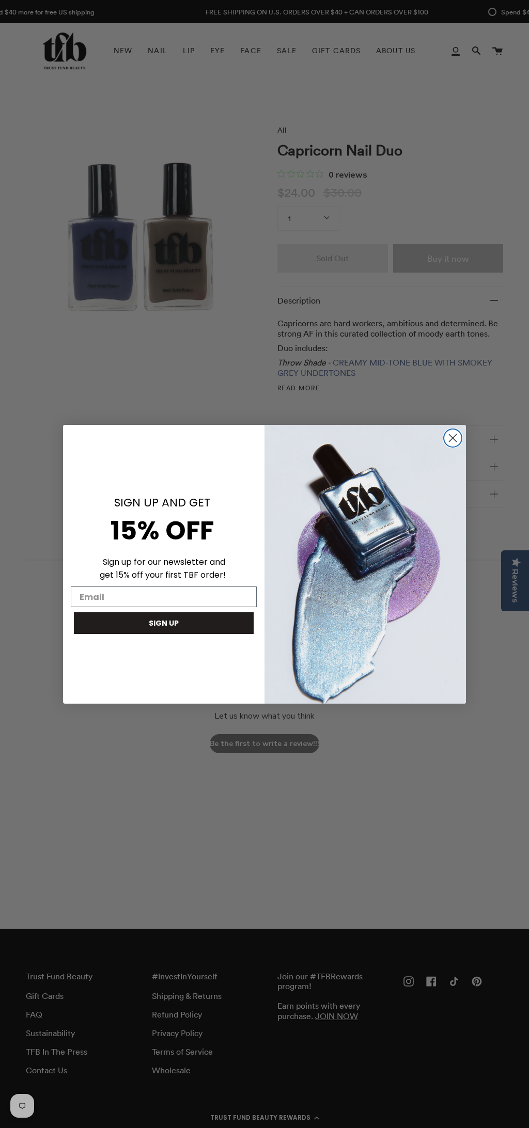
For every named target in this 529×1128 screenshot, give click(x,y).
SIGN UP (164, 623)
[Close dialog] (453, 438)
